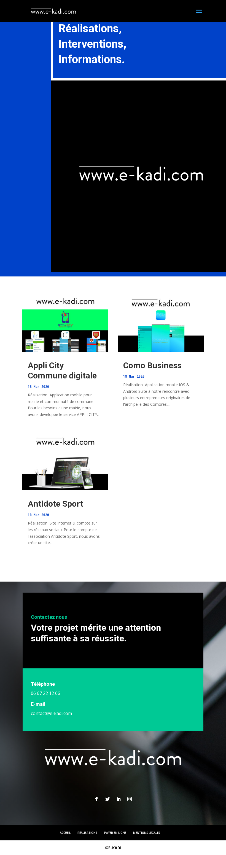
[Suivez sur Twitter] (107, 799)
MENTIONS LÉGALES (146, 833)
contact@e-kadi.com (51, 713)
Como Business (152, 365)
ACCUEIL (65, 833)
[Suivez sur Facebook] (96, 799)
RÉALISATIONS (87, 833)
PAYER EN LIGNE (115, 833)
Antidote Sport (55, 504)
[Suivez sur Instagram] (129, 799)
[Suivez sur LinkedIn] (118, 799)
